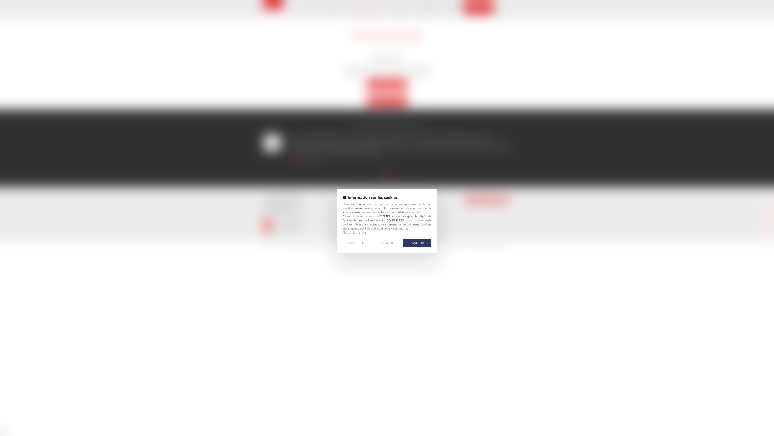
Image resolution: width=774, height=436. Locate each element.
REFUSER (387, 243)
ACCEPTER (417, 242)
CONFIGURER (356, 243)
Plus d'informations (355, 232)
